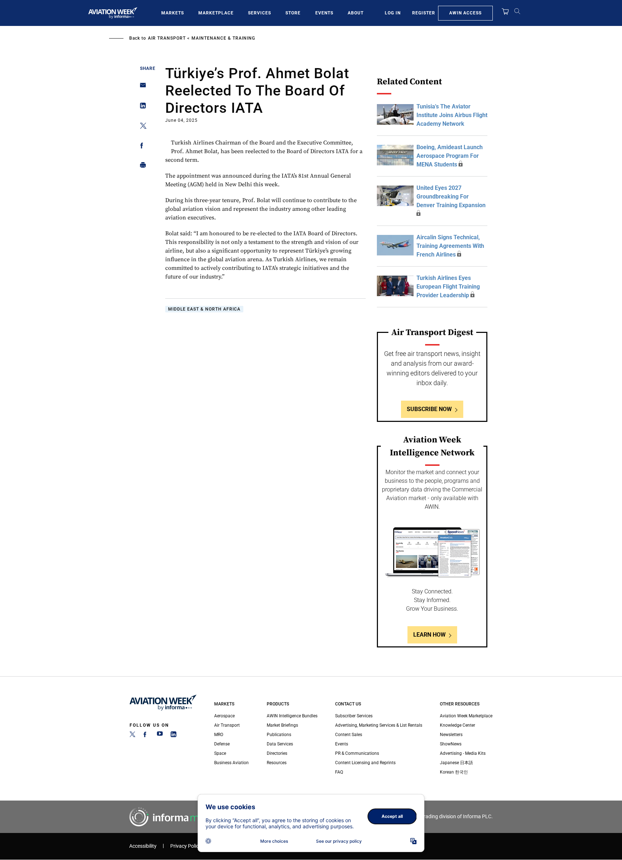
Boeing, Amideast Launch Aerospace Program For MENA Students (449, 156)
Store (293, 12)
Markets (172, 12)
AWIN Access (465, 12)
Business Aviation (231, 762)
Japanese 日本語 (456, 762)
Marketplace (216, 12)
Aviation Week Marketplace (466, 715)
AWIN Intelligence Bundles (292, 715)
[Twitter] (132, 735)
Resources (277, 762)
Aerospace (224, 715)
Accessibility (143, 846)
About (356, 12)
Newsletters (451, 734)
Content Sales (348, 734)
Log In (393, 12)
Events (324, 12)
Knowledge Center (457, 725)
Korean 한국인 (454, 772)
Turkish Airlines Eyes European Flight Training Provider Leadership (448, 287)
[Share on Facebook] (141, 146)
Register (423, 12)
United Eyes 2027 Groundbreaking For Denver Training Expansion (451, 196)
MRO (218, 734)
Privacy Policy (185, 846)
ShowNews (450, 744)
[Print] (141, 166)
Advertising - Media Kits (463, 753)
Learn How (429, 634)
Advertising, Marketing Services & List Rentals (378, 725)
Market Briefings (282, 725)
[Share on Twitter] (141, 127)
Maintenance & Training (223, 38)
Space (220, 753)
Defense (222, 744)
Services (259, 12)
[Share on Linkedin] (141, 107)
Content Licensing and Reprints (365, 762)
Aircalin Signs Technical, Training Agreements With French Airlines (450, 246)
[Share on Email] (141, 87)
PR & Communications (357, 753)
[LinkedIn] (173, 735)
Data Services (280, 744)
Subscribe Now (429, 409)
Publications (279, 734)
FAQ (339, 772)
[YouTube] (160, 735)
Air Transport (167, 38)
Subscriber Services (354, 715)
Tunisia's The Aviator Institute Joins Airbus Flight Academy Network (451, 115)
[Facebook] (146, 735)
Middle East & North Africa (204, 309)
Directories (277, 753)
